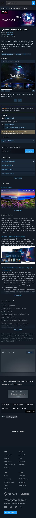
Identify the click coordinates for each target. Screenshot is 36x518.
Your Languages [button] (11, 417)
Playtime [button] (15, 408)
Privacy (6, 475)
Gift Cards (7, 468)
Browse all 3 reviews (18, 431)
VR (24, 54)
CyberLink (10, 32)
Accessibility (7, 479)
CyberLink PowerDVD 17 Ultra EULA (13, 133)
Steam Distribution (9, 464)
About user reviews (7, 384)
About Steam (8, 455)
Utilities (18, 54)
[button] (4, 8)
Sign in (3, 94)
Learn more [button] (29, 151)
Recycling (21, 464)
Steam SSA (7, 458)
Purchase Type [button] (17, 404)
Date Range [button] (5, 408)
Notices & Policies (9, 482)
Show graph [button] (29, 411)
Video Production (7, 54)
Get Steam (22, 475)
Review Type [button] (5, 404)
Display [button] (24, 408)
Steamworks (7, 461)
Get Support (22, 482)
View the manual (6, 169)
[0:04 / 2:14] (18, 72)
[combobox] (19, 3)
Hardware (22, 461)
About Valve (22, 455)
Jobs (20, 458)
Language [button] (29, 404)
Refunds (6, 488)
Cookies (6, 485)
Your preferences (17, 384)
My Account (22, 485)
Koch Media (10, 34)
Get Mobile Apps (10, 512)
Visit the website (6, 165)
